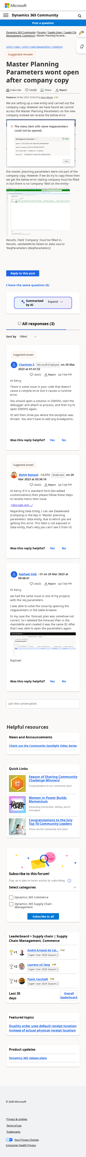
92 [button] (63, 950)
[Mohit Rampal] (14, 475)
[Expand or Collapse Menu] (6, 15)
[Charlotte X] (14, 365)
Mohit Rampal (28, 475)
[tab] (36, 325)
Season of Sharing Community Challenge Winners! (53, 778)
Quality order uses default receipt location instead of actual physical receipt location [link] (43, 1028)
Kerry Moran (47, 97)
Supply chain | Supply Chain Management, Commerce (34, 47)
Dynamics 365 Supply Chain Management (33, 905)
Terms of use (13, 1125)
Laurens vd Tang (38, 965)
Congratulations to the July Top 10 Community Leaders (50, 821)
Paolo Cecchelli (37, 979)
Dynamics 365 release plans (28, 1058)
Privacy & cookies (16, 1119)
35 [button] (41, 574)
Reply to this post (23, 273)
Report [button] (63, 90)
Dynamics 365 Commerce (31, 897)
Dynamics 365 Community (35, 15)
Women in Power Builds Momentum (48, 799)
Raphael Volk (28, 574)
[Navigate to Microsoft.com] (15, 5)
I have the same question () (27, 285)
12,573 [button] (45, 475)
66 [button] (55, 964)
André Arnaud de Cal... (42, 950)
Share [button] (48, 90)
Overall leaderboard (68, 995)
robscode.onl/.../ (22, 505)
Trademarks (13, 1132)
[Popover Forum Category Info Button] (69, 880)
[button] (79, 15)
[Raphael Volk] (14, 574)
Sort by (11, 336)
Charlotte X (26, 364)
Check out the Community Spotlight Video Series (43, 746)
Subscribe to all (43, 916)
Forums (41, 32)
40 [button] (57, 97)
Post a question (43, 23)
